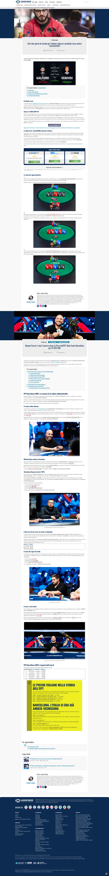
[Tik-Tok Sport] (69, 807)
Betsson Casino (59, 814)
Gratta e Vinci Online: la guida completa (84, 840)
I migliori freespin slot (80, 837)
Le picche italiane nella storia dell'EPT (35, 386)
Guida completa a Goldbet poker (42, 821)
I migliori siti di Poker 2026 (81, 821)
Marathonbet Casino (60, 833)
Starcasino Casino (59, 830)
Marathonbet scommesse (40, 850)
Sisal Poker (37, 816)
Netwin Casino (59, 817)
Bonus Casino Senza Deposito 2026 (83, 816)
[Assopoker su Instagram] (26, 807)
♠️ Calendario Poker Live (65, 5)
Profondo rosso (30, 90)
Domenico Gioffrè (35, 760)
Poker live (41, 2)
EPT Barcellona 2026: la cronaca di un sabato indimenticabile (40, 371)
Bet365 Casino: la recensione (62, 816)
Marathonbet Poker (39, 825)
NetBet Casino (59, 826)
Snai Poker (37, 817)
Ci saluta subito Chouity (34, 373)
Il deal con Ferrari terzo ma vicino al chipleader (39, 378)
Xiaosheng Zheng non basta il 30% (36, 377)
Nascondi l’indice (41, 88)
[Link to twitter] (45, 306)
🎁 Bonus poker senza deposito (30, 5)
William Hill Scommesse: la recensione (43, 848)
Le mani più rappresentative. (33, 95)
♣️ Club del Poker (41, 5)
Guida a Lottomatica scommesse (42, 838)
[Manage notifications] (106, 874)
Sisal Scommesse (39, 834)
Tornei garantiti (55, 5)
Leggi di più (54, 794)
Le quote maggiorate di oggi (81, 831)
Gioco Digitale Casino (60, 831)
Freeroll (49, 5)
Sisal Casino (58, 821)
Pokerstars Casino (59, 819)
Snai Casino (58, 823)
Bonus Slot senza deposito (81, 835)
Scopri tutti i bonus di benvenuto (53, 167)
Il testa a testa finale (33, 382)
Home (15, 7)
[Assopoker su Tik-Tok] (35, 807)
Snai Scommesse (38, 835)
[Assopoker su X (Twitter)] (39, 807)
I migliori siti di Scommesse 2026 (83, 825)
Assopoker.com (38, 799)
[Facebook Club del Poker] (52, 807)
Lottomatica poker (39, 822)
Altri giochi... (59, 2)
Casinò (46, 2)
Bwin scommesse (39, 847)
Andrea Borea (62, 50)
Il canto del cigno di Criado (34, 380)
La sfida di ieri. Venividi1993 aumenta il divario (37, 94)
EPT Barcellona (52, 342)
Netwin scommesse (39, 849)
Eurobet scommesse (39, 833)
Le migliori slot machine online (82, 836)
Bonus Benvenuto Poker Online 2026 (83, 818)
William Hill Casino (59, 832)
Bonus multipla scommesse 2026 (83, 830)
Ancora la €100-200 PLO (32, 92)
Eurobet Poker (38, 823)
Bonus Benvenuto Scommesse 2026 (83, 822)
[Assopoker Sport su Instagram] (56, 807)
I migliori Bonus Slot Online (81, 838)
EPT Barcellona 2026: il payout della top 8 (36, 384)
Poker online (34, 2)
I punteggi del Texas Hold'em (21, 827)
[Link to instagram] (40, 306)
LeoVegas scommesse (39, 837)
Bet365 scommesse (39, 832)
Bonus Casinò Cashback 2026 (82, 826)
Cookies (16, 814)
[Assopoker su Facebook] (43, 807)
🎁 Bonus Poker (20, 5)
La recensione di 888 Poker (41, 819)
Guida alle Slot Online (80, 833)
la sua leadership (41, 409)
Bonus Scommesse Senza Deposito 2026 (84, 823)
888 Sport (37, 840)
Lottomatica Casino (60, 818)
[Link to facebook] (38, 306)
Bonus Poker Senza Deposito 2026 (83, 819)
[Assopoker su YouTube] (30, 807)
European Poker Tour (63, 342)
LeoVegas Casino (59, 827)
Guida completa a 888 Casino (62, 825)
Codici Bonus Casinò (80, 832)
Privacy (16, 816)
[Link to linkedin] (43, 306)
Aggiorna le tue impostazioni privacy (23, 819)
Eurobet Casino (59, 828)
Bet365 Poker (38, 818)
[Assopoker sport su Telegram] (60, 807)
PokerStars (37, 814)
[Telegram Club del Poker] (47, 807)
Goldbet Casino (59, 822)
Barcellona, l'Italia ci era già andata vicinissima (39, 388)
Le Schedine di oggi (19, 833)
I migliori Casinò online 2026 (82, 817)
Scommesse (52, 2)
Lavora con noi (18, 817)
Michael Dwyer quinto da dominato (36, 375)
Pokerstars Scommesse (40, 839)
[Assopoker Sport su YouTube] (65, 807)
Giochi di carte (18, 835)
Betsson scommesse (39, 830)
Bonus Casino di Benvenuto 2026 (83, 814)
